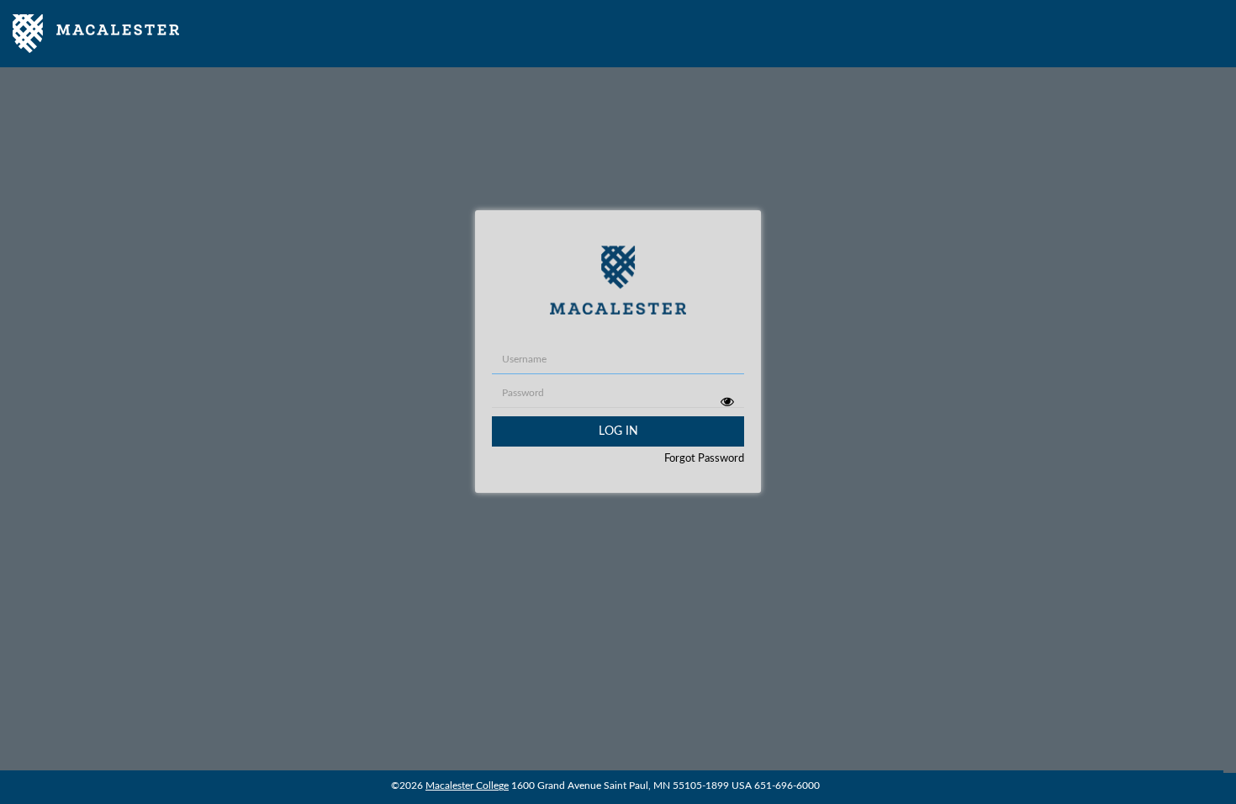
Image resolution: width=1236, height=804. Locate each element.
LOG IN (618, 431)
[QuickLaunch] (96, 33)
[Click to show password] (727, 401)
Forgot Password (704, 458)
